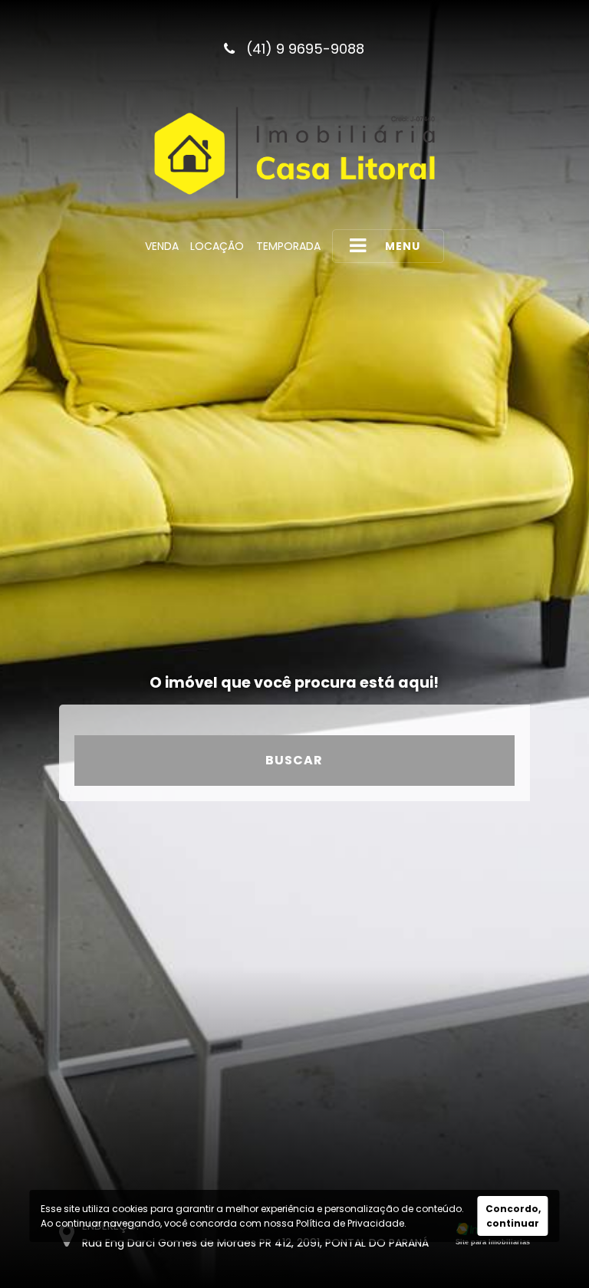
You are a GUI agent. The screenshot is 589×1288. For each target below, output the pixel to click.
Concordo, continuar (513, 1216)
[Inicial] (294, 152)
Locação (217, 246)
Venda (162, 246)
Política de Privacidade (350, 1223)
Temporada (288, 246)
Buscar (294, 760)
